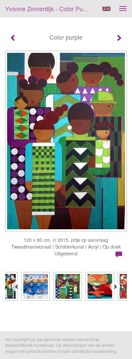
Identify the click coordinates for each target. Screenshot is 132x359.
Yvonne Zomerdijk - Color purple (49, 8)
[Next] (115, 286)
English (106, 9)
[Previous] (17, 286)
